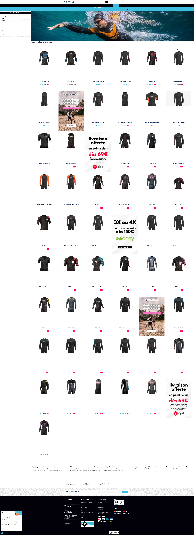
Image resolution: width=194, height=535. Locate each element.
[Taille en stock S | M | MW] (71, 222)
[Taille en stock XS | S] (178, 345)
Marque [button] (2, 22)
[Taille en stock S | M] (98, 222)
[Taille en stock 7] (125, 304)
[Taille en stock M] (125, 98)
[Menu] (123, 501)
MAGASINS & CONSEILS (107, 5)
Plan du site (90, 532)
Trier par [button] (179, 49)
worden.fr (74, 516)
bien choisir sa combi (112, 45)
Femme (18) (4, 16)
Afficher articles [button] (188, 49)
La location (99, 505)
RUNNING (71, 5)
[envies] (118, 2)
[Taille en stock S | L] (71, 181)
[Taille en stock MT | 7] (178, 304)
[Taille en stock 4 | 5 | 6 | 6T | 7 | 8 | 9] (178, 140)
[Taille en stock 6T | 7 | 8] (44, 98)
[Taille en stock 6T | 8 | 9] (44, 181)
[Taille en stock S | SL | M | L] (125, 140)
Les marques (100, 502)
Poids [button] (2, 26)
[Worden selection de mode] (123, 2)
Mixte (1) (3, 20)
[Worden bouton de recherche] (106, 2)
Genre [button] (2, 14)
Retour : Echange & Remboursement (87, 502)
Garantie (82, 515)
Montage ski (83, 509)
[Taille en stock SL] (44, 386)
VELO (76, 5)
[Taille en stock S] (151, 181)
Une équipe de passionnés (102, 509)
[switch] (121, 504)
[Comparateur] (121, 2)
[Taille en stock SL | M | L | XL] (125, 181)
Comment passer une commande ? (87, 512)
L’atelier (99, 504)
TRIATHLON (81, 5)
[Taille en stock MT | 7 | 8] (44, 140)
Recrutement (100, 510)
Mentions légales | (81, 532)
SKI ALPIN (92, 5)
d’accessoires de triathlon (63, 470)
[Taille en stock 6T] (178, 57)
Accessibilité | (86, 532)
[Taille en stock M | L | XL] (44, 222)
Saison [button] (2, 32)
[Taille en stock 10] (44, 345)
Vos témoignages (100, 507)
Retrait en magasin (84, 507)
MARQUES (122, 5)
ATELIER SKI (87, 5)
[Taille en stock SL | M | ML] (71, 57)
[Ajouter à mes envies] (56, 52)
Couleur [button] (2, 30)
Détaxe (82, 517)
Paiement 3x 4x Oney (84, 504)
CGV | (69, 532)
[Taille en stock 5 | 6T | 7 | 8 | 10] (98, 57)
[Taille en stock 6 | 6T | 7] (178, 98)
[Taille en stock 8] (151, 98)
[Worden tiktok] (65, 527)
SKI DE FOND (98, 5)
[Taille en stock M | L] (178, 181)
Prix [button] (1, 24)
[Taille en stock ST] (125, 263)
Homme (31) (4, 18)
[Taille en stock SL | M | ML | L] (44, 57)
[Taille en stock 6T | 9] (98, 98)
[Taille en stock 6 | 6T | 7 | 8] (178, 222)
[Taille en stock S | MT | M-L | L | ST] (151, 140)
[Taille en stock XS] (151, 345)
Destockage (115, 5)
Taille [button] (2, 28)
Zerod (162, 466)
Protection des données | (74, 532)
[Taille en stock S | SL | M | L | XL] (151, 57)
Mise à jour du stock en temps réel (87, 510)
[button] (116, 2)
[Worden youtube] (71, 527)
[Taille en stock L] (71, 140)
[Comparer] (56, 55)
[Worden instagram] (67, 527)
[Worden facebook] (69, 527)
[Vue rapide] (56, 57)
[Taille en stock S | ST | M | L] (125, 57)
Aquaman (156, 466)
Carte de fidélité (83, 505)
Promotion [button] (3, 34)
